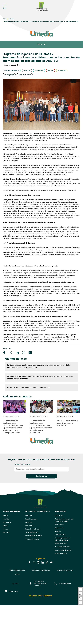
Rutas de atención (61, 553)
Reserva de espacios (65, 570)
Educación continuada (32, 529)
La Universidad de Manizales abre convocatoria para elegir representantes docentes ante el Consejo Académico (40, 377)
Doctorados (29, 525)
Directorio (6, 532)
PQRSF (17, 575)
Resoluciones (59, 528)
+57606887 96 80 (65, 583)
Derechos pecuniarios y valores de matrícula (62, 539)
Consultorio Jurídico (32, 539)
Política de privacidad (17, 570)
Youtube (51, 562)
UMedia (5, 515)
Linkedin (42, 562)
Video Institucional (31, 532)
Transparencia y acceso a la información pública (64, 520)
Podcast (5, 529)
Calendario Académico (62, 547)
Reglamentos (59, 524)
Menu (40, 44)
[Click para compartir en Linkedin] (17, 352)
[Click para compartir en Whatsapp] (24, 352)
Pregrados (28, 515)
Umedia (11, 19)
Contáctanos (13, 591)
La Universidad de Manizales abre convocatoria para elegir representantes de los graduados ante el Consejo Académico (38, 366)
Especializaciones (31, 519)
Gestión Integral (60, 534)
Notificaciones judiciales (41, 570)
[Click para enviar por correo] (30, 352)
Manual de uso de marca (63, 550)
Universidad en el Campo (33, 535)
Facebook (29, 562)
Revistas (5, 525)
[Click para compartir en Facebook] (4, 352)
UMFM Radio (7, 522)
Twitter (34, 562)
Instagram (38, 562)
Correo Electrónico (22, 464)
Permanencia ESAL (61, 543)
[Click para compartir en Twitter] (11, 352)
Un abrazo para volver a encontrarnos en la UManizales (28, 387)
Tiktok (47, 562)
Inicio (4, 19)
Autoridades (59, 515)
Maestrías (28, 522)
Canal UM (6, 519)
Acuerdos (58, 531)
